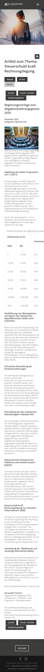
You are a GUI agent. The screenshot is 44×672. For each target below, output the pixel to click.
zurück (11, 93)
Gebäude (22, 598)
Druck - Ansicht (27, 93)
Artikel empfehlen (16, 98)
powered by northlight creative (24, 666)
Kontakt (22, 648)
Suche (9, 84)
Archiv (22, 79)
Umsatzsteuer (10, 598)
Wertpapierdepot (23, 600)
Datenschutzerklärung (27, 669)
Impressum (12, 669)
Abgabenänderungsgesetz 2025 (17, 595)
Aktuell (10, 79)
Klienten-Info (21, 121)
